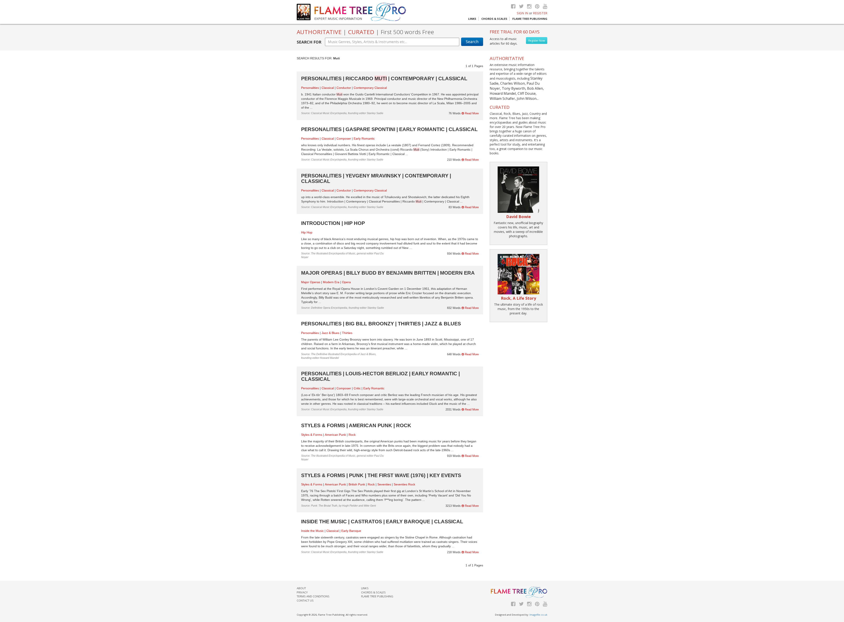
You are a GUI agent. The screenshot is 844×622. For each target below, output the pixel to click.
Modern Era (331, 282)
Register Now (536, 40)
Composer (344, 138)
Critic (357, 388)
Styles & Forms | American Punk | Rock (356, 425)
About (301, 588)
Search (472, 41)
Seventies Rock (404, 484)
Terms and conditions (313, 596)
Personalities (310, 87)
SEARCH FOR (309, 42)
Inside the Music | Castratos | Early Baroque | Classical (382, 521)
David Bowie (518, 216)
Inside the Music (312, 531)
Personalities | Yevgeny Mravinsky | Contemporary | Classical (376, 178)
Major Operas (310, 282)
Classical (328, 87)
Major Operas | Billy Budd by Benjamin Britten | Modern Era (388, 273)
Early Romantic (364, 138)
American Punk (335, 434)
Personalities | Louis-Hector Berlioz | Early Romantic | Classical (380, 376)
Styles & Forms (311, 434)
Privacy (302, 592)
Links (472, 19)
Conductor (344, 87)
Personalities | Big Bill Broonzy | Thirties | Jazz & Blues (381, 324)
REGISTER (540, 13)
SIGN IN (522, 13)
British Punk (357, 484)
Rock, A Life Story (518, 298)
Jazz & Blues (330, 333)
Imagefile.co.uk (538, 614)
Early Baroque (351, 531)
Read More (471, 113)
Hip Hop (306, 232)
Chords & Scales (494, 19)
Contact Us (305, 600)
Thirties (347, 333)
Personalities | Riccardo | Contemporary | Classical (384, 78)
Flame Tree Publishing (529, 19)
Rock (352, 434)
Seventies (384, 484)
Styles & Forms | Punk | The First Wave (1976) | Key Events (381, 475)
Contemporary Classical (370, 87)
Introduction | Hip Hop (333, 223)
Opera (346, 282)
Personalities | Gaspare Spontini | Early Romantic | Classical (389, 129)
